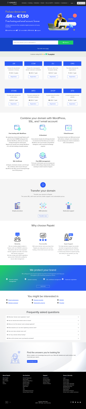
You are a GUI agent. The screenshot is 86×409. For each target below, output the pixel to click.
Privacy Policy (66, 382)
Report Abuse (66, 389)
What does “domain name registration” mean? (19, 317)
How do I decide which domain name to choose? (19, 320)
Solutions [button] (57, 3)
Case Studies (5, 380)
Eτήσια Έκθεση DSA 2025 (68, 383)
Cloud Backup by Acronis (28, 390)
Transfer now (43, 216)
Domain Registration (27, 378)
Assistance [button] (64, 3)
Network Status (46, 382)
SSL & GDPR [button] (49, 3)
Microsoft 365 (26, 385)
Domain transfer (38, 300)
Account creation (46, 379)
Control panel (46, 378)
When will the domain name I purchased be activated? (21, 338)
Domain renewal (13, 303)
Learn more (43, 286)
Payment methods (47, 383)
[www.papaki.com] (12, 3)
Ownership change (39, 303)
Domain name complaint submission (71, 392)
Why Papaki (5, 379)
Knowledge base (32, 361)
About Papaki (5, 378)
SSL (24, 387)
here (47, 48)
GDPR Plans (25, 386)
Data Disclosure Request (68, 390)
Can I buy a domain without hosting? (16, 334)
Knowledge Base (46, 380)
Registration (14, 76)
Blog (4, 382)
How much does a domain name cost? (17, 331)
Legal (64, 378)
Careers (4, 383)
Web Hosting (25, 379)
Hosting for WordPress (27, 380)
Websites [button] (36, 3)
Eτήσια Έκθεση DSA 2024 (68, 385)
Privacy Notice (66, 380)
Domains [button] (24, 3)
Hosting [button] (30, 3)
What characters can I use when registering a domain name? (22, 327)
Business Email (26, 383)
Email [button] (42, 3)
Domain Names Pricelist (28, 392)
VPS (24, 389)
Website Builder (26, 382)
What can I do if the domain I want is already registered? (21, 324)
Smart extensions (13, 300)
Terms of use (66, 379)
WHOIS (61, 300)
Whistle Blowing (66, 387)
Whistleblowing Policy (67, 386)
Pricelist (61, 303)
